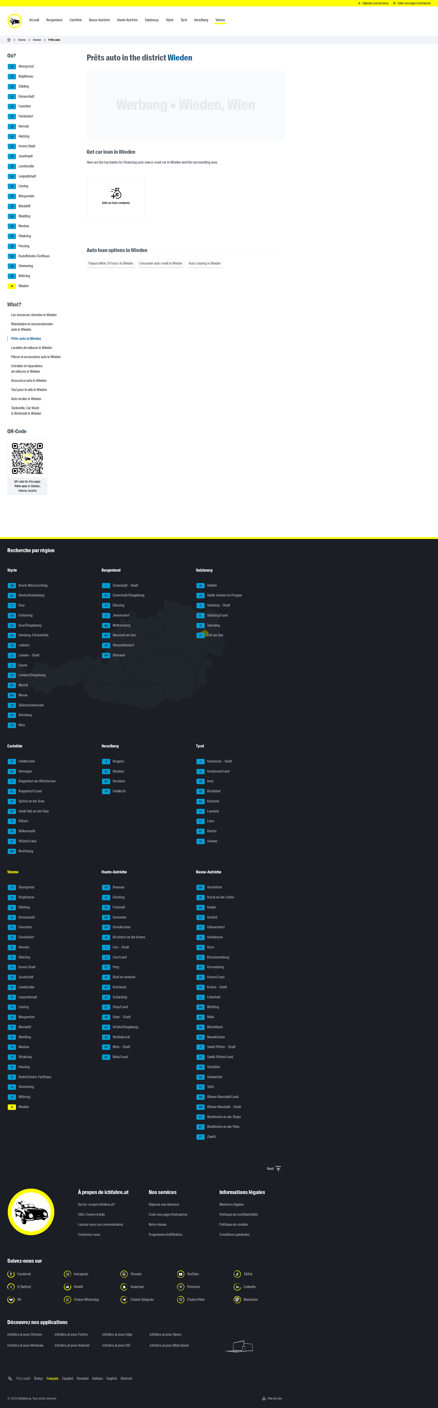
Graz (18, 605)
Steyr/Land (116, 1007)
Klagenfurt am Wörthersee (33, 781)
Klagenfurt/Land (26, 791)
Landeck (209, 811)
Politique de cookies (233, 1224)
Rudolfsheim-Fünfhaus (30, 256)
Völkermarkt (22, 831)
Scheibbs (209, 1066)
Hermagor (21, 771)
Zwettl (207, 1136)
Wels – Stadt (117, 1047)
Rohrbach (115, 987)
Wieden (37, 40)
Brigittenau (22, 76)
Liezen (19, 665)
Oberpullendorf (119, 645)
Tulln (206, 1087)
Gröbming (21, 615)
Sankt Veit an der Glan (29, 811)
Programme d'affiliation (165, 1234)
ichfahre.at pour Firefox (71, 1334)
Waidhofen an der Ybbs (219, 1126)
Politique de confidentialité (238, 1214)
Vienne (22, 40)
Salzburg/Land (213, 615)
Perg (112, 967)
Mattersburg (117, 625)
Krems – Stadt (213, 987)
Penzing (20, 246)
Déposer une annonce (164, 1204)
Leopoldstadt (23, 176)
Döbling (20, 86)
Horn (206, 947)
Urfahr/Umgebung (121, 1027)
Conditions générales (234, 1234)
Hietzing (20, 136)
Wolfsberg (21, 851)
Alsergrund (22, 66)
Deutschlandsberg (27, 595)
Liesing (20, 186)
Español (67, 1378)
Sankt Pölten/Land (216, 1056)
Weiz (17, 725)
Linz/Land (116, 957)
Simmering (22, 266)
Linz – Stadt (117, 947)
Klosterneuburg (214, 957)
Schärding (116, 997)
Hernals (20, 126)
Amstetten (210, 887)
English (112, 1378)
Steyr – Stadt (118, 1017)
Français (52, 1378)
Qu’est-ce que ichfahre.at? (96, 1204)
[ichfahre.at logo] (14, 21)
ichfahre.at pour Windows (25, 1345)
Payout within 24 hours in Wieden (111, 263)
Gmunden (115, 917)
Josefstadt (22, 156)
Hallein (208, 585)
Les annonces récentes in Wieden (34, 314)
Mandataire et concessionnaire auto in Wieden (32, 327)
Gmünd (208, 917)
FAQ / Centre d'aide (91, 1214)
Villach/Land (23, 841)
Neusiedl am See (120, 635)
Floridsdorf (22, 116)
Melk (206, 1017)
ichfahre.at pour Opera (165, 1334)
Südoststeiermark (27, 705)
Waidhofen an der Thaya (220, 1116)
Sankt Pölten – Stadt (218, 1047)
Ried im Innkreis (120, 977)
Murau (19, 695)
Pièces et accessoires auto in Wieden (36, 356)
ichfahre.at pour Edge (117, 1334)
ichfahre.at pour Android (72, 1345)
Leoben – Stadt (25, 655)
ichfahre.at (24, 1398)
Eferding (115, 897)
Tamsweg (209, 625)
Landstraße (22, 166)
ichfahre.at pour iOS (116, 1345)
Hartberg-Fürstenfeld (29, 635)
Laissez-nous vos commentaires (100, 1224)
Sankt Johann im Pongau (220, 595)
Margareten (23, 196)
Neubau (20, 226)
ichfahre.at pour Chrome (24, 1334)
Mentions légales (231, 1204)
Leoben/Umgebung (28, 675)
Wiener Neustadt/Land (219, 1096)
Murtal (19, 685)
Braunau (115, 887)
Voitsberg (21, 715)
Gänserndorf (212, 927)
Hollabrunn (211, 937)
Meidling (21, 216)
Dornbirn (114, 781)
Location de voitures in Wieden (31, 347)
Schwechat (210, 1077)
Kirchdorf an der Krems (125, 937)
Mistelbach (211, 1027)
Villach (19, 821)
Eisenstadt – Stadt (121, 585)
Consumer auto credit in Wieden (160, 263)
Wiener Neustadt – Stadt (220, 1106)
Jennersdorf (117, 615)
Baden (207, 907)
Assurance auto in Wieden (29, 380)
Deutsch (126, 1378)
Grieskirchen (117, 927)
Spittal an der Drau (27, 801)
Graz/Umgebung (26, 625)
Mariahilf (21, 206)
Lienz (206, 821)
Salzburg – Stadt (215, 605)
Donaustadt (22, 96)
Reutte (207, 831)
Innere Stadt (23, 146)
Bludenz (114, 771)
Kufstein (209, 801)
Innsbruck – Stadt (216, 761)
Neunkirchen (212, 1037)
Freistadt (115, 907)
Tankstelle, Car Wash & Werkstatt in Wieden (26, 411)
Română (83, 1378)
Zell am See (211, 635)
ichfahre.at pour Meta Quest (169, 1345)
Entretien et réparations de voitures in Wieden (27, 369)
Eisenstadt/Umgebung (125, 595)
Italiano (97, 1378)
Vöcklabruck (117, 1037)
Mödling (209, 1007)
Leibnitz (20, 645)
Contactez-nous (89, 1234)
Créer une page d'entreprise (168, 1214)
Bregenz (114, 761)
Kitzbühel (210, 791)
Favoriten (21, 106)
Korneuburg (211, 967)
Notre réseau (158, 1224)
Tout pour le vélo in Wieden (29, 389)
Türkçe (38, 1378)
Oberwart (114, 655)
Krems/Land (211, 977)
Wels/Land (116, 1056)
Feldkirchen (23, 761)
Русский (23, 1378)
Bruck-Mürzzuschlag (29, 585)
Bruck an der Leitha (216, 897)
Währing (20, 275)
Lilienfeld (209, 997)
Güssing (115, 605)
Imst (206, 781)
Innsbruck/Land (214, 771)
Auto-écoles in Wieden (26, 398)
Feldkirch (115, 791)
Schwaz (208, 841)
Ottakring (21, 236)
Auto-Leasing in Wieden (205, 263)
